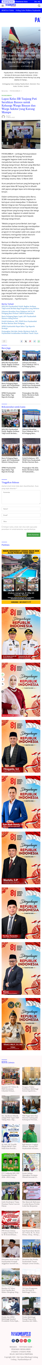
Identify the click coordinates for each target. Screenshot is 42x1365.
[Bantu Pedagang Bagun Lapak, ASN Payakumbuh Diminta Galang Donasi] (11, 376)
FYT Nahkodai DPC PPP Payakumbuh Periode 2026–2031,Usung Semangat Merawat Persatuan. (10, 1175)
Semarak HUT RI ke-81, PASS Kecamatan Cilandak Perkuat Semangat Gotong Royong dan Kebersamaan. (10, 1089)
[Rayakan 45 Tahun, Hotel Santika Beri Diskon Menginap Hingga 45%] (11, 1277)
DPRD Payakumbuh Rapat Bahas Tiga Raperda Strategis (18, 327)
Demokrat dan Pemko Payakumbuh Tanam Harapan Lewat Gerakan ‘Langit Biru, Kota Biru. (31, 1261)
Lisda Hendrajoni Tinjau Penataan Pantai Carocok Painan (11, 1204)
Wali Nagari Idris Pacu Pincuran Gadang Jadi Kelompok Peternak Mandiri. (30, 1118)
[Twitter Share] (3, 684)
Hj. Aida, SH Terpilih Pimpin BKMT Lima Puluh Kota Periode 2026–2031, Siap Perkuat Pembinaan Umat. (10, 1146)
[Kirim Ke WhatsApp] (38, 341)
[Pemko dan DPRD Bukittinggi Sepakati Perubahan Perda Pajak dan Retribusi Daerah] (11, 1306)
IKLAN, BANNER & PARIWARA (21, 1354)
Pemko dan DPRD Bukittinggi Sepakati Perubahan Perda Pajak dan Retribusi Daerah (10, 1319)
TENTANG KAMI (25, 1347)
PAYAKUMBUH (7, 95)
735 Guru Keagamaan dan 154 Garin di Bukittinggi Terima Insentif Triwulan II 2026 (31, 1290)
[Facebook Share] (21, 341)
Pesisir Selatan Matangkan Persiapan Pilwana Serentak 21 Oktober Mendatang (30, 1175)
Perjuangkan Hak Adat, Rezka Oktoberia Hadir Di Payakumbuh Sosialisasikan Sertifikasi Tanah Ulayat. (20, 332)
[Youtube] (25, 1341)
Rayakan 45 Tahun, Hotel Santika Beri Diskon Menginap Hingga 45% (11, 1290)
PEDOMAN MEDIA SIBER (20, 1349)
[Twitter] (17, 1341)
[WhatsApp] (29, 1341)
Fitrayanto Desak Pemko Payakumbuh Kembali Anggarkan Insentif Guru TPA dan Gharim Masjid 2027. (10, 1261)
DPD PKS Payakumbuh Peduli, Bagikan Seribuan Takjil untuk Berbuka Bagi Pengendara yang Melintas (20, 307)
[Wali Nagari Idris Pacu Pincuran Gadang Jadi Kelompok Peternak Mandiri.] (31, 1105)
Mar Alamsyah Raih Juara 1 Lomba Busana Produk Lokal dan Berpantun (31, 1204)
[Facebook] (13, 1341)
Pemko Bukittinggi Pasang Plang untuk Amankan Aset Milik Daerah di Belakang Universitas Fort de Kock (31, 1319)
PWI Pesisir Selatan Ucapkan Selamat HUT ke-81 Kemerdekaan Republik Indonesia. (10, 1233)
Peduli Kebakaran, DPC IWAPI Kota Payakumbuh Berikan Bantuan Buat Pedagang (19, 322)
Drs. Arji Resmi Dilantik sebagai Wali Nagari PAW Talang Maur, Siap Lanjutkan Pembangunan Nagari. (10, 1118)
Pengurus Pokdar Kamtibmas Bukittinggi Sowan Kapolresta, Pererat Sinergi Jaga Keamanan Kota (30, 1089)
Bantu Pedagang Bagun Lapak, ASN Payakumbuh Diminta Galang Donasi (19, 317)
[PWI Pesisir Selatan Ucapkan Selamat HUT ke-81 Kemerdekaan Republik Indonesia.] (11, 1220)
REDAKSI (13, 1347)
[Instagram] (21, 1341)
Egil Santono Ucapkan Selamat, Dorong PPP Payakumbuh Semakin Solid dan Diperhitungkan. (30, 1146)
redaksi (8, 116)
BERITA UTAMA (22, 50)
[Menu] (3, 6)
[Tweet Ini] (25, 341)
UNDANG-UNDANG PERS (21, 1352)
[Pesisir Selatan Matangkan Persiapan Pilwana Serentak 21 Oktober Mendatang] (31, 1162)
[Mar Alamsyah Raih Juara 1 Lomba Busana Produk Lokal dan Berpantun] (31, 1191)
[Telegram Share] (34, 341)
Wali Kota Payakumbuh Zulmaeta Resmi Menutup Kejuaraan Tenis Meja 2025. (22, 59)
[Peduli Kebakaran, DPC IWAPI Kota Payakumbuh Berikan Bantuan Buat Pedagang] (31, 376)
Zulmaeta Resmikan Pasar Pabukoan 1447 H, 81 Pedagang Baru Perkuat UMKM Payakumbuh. (18, 312)
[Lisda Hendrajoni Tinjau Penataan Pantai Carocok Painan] (11, 1191)
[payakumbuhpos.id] (10, 6)
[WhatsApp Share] (3, 675)
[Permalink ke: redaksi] (3, 117)
